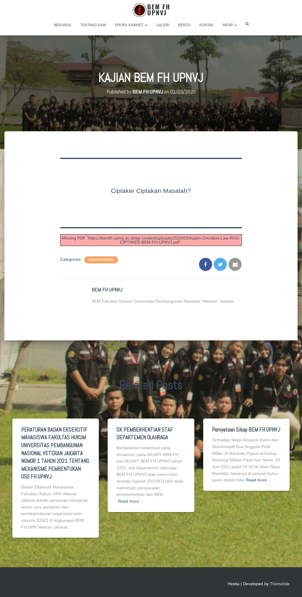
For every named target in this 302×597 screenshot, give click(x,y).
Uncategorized (101, 259)
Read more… (130, 501)
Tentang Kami (93, 25)
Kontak (206, 25)
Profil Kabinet (130, 25)
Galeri (162, 25)
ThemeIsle (280, 583)
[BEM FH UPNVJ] (151, 10)
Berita (184, 25)
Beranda (62, 25)
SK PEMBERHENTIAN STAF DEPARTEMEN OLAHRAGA (144, 433)
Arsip (228, 25)
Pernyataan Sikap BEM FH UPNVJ (246, 429)
